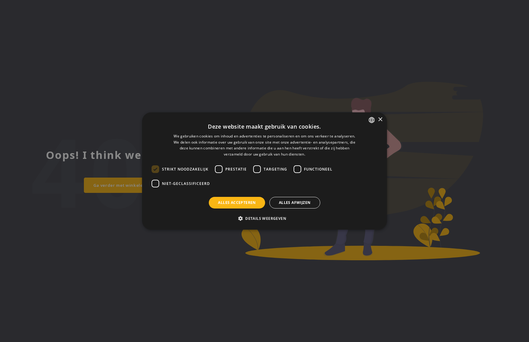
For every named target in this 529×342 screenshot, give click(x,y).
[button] (264, 218)
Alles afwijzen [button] (295, 202)
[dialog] (264, 171)
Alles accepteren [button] (237, 202)
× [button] (380, 119)
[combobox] (372, 120)
